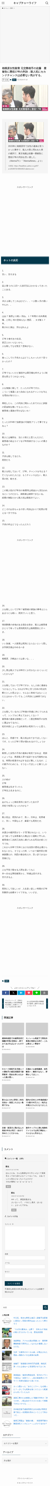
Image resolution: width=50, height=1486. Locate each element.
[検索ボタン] (47, 3)
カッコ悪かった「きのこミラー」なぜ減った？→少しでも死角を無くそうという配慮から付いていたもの (30, 1389)
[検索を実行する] (45, 1307)
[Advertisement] (25, 36)
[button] (5, 993)
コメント (9, 1224)
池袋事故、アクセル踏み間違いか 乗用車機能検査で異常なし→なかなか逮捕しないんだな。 (30, 1344)
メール (7, 1263)
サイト (7, 1272)
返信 (8, 1186)
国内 (14, 79)
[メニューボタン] (3, 3)
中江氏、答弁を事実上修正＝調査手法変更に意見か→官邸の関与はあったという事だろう (30, 1321)
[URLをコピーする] (44, 993)
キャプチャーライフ (25, 3)
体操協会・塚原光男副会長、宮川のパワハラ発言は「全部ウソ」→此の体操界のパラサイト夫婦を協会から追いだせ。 (30, 1378)
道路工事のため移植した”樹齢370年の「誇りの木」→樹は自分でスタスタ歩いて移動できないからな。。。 (30, 1401)
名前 (6, 1254)
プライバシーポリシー (25, 1478)
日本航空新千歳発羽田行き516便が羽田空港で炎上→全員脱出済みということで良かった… (30, 1412)
